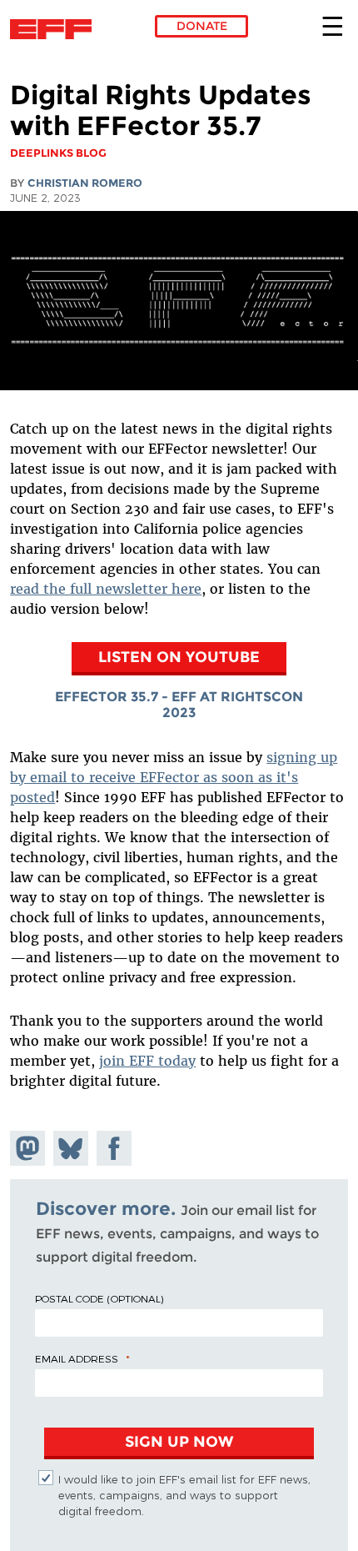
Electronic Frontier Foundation (55, 29)
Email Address (76, 1358)
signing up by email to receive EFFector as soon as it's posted (173, 777)
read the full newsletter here (105, 588)
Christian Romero (84, 183)
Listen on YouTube (179, 656)
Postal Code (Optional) (99, 1298)
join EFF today (147, 1060)
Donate (202, 26)
